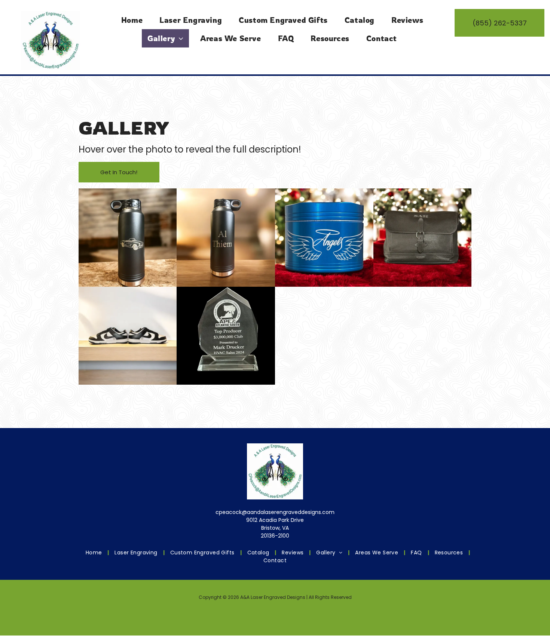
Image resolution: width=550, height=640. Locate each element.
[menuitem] (135, 20)
